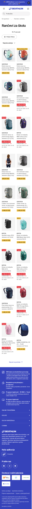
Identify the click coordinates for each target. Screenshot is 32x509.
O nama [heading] (4, 423)
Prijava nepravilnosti (8, 490)
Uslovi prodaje (6, 488)
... (11, 19)
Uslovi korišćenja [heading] (8, 418)
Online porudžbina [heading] (8, 408)
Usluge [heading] (4, 413)
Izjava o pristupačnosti (9, 493)
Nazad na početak (14, 362)
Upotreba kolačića (17, 488)
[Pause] (28, 2)
